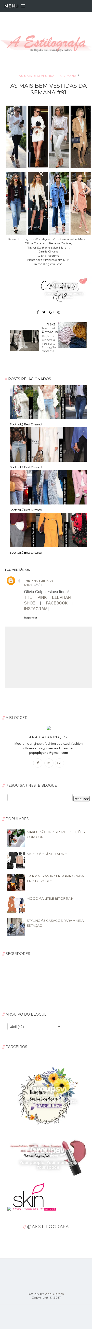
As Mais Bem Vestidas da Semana (47, 76)
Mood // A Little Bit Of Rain (50, 898)
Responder (30, 617)
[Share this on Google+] (51, 312)
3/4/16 (38, 585)
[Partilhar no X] (44, 312)
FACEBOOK (57, 603)
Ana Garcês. (55, 1294)
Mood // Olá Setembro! (47, 854)
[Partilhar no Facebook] (37, 312)
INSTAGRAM (35, 609)
